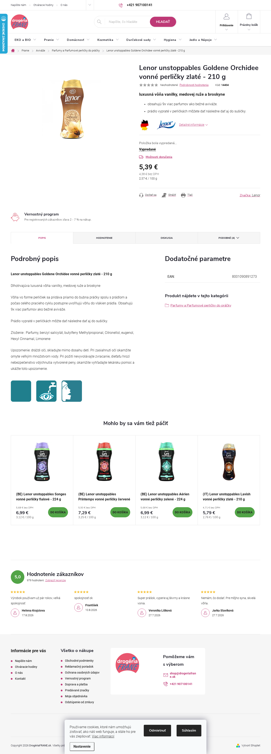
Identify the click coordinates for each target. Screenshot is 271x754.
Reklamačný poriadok (79, 666)
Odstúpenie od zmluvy (79, 702)
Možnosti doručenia (159, 157)
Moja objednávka (76, 696)
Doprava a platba (76, 684)
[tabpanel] (42, 480)
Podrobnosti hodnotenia (194, 85)
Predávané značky (77, 690)
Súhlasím (189, 730)
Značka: (250, 195)
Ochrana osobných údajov (82, 672)
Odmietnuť (157, 730)
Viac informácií (103, 736)
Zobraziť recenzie (55, 580)
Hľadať (163, 21)
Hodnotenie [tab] (104, 238)
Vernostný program (78, 678)
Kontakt (20, 678)
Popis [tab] (42, 238)
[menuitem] (25, 40)
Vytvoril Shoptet (251, 745)
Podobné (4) (226, 238)
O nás (64, 5)
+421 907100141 (181, 684)
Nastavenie (82, 746)
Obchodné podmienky (79, 660)
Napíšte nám (18, 5)
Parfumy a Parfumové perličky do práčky (200, 305)
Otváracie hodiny (43, 5)
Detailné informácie (191, 124)
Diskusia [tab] (167, 238)
